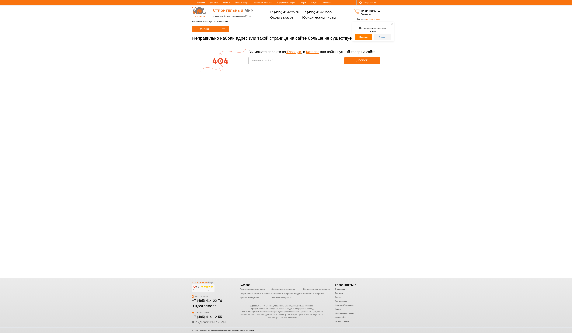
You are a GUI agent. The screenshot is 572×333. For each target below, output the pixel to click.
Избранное (327, 3)
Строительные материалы (252, 289)
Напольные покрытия (313, 293)
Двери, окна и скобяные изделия (256, 293)
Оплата (226, 3)
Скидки (314, 3)
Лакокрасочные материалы (316, 289)
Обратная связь (202, 313)
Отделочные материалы (283, 289)
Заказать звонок (201, 297)
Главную (293, 52)
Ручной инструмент (249, 298)
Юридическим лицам (286, 3)
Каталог (312, 52)
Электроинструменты (281, 298)
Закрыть (382, 37)
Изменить (363, 37)
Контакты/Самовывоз (263, 3)
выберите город (373, 19)
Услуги (303, 3)
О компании (200, 3)
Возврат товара (241, 3)
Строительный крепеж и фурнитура (288, 293)
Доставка (214, 3)
